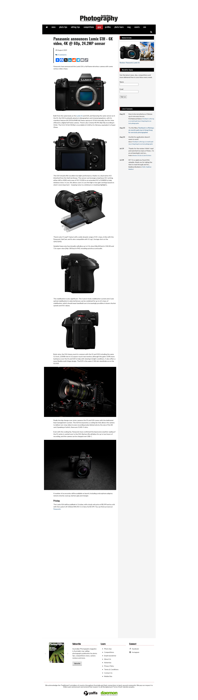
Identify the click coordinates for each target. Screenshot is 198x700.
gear (99, 26)
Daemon (109, 693)
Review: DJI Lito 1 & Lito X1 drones (142, 155)
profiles (108, 26)
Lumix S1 (79, 116)
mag (129, 26)
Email (121, 89)
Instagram (135, 652)
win (144, 26)
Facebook (135, 649)
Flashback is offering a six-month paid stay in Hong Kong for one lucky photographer (141, 121)
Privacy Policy (109, 666)
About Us (107, 659)
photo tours (119, 26)
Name (122, 82)
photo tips (63, 26)
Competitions (109, 652)
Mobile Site (108, 676)
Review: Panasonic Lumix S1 (130, 63)
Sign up (123, 97)
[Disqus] (80, 545)
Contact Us (108, 673)
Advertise (107, 663)
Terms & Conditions (111, 669)
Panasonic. (57, 509)
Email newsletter (110, 656)
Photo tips (108, 649)
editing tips (75, 26)
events (137, 26)
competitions (89, 26)
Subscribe (77, 663)
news (53, 26)
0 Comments (62, 55)
